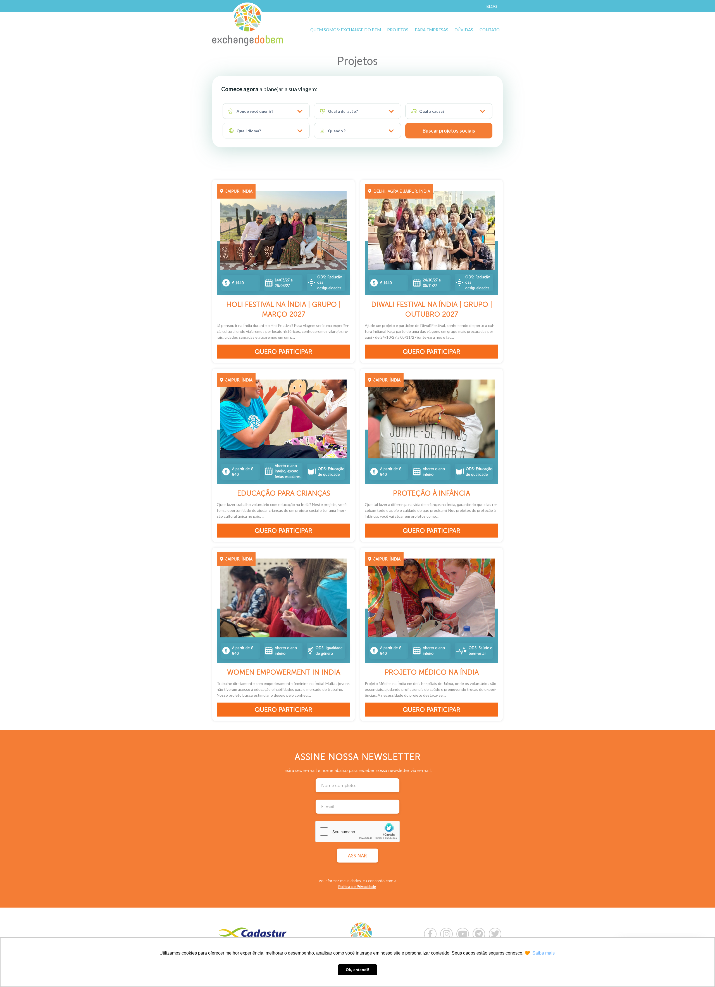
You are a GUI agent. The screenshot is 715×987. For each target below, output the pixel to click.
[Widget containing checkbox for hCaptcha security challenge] (357, 831)
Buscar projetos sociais (449, 131)
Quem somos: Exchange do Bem (345, 29)
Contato (490, 29)
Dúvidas (463, 29)
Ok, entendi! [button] (357, 969)
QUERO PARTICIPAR (283, 351)
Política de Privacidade (357, 887)
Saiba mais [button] (543, 953)
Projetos (397, 29)
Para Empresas (431, 29)
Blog (492, 6)
